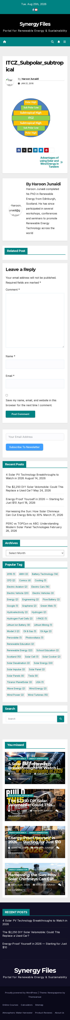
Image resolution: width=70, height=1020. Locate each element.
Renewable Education (20, 644)
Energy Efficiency (17, 759)
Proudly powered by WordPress (21, 992)
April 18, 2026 (20, 848)
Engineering (30, 599)
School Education (47, 650)
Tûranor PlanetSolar (19, 682)
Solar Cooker (51, 656)
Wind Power (15, 694)
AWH (23, 574)
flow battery (51, 599)
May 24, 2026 (19, 811)
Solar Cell (32, 656)
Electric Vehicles (43, 593)
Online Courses (10, 1005)
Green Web (48, 605)
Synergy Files (35, 24)
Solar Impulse (16, 669)
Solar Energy (43, 663)
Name (10, 356)
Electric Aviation (17, 586)
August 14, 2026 (21, 773)
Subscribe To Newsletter (24, 447)
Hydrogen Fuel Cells (20, 618)
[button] (52, 41)
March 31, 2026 (21, 885)
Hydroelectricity (17, 612)
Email (10, 375)
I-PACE (42, 618)
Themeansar (34, 997)
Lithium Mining (43, 624)
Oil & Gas (29, 631)
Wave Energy (16, 688)
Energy (12, 599)
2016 (11, 574)
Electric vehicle (18, 593)
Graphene (29, 605)
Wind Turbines (38, 694)
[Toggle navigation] (65, 41)
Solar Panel (37, 669)
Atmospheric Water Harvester (17, 1012)
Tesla (33, 675)
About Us (59, 1012)
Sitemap (39, 1005)
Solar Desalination (18, 663)
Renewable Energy (20, 650)
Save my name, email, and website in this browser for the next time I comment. (31, 403)
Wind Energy (38, 688)
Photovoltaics (34, 637)
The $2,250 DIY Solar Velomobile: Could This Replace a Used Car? (30, 804)
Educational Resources (21, 796)
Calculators (27, 1005)
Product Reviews (43, 1012)
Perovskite (14, 637)
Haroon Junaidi (30, 78)
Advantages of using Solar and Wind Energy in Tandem (49, 162)
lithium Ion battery (18, 624)
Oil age (46, 631)
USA (40, 682)
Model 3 (13, 631)
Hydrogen (39, 612)
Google (12, 605)
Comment (13, 289)
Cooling (40, 580)
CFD (11, 580)
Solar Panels (15, 675)
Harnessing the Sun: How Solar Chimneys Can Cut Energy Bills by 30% (32, 878)
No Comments (21, 779)
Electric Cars (40, 586)
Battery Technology (45, 574)
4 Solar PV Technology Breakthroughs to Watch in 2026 (34, 767)
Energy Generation (38, 759)
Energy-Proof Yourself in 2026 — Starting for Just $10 (34, 839)
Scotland (14, 656)
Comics (25, 580)
